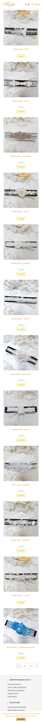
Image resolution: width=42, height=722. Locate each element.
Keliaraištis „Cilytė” (21, 595)
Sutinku (21, 719)
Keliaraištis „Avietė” (21, 319)
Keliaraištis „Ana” (21, 101)
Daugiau (21, 56)
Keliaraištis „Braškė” (21, 485)
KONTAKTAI (12, 697)
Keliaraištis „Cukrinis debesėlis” (21, 647)
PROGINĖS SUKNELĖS (16, 690)
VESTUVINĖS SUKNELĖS (17, 687)
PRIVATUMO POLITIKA (16, 710)
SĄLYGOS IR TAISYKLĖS (17, 707)
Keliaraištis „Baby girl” (21, 374)
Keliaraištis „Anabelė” (21, 263)
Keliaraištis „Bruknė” (21, 540)
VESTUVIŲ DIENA (14, 684)
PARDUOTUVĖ (13, 694)
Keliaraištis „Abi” (21, 49)
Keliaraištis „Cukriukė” (21, 156)
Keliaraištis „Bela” (21, 429)
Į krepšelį (21, 111)
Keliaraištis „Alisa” (21, 212)
